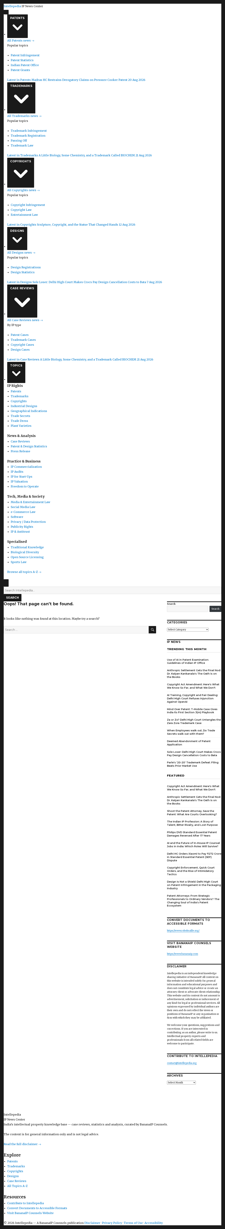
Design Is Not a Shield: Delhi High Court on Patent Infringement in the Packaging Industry (194, 885)
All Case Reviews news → (25, 320)
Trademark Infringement (29, 130)
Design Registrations (26, 267)
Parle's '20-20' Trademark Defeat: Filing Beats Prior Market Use (192, 764)
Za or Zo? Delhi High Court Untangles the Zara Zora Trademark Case (194, 721)
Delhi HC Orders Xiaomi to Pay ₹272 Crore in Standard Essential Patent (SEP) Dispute (194, 857)
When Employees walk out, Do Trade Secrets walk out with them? (191, 732)
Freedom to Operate (25, 486)
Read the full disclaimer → (22, 1144)
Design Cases (20, 349)
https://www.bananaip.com (182, 953)
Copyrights (20, 161)
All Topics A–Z (17, 1186)
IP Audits (17, 471)
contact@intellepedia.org (182, 1063)
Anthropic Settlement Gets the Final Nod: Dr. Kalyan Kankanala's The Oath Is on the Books (194, 674)
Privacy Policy (112, 1223)
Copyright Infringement (28, 205)
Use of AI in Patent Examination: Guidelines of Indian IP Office (188, 661)
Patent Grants (20, 70)
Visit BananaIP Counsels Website (30, 1213)
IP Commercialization (26, 466)
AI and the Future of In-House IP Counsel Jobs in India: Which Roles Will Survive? (193, 844)
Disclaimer (92, 1223)
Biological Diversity (25, 552)
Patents (17, 18)
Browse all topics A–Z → (24, 572)
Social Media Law (23, 507)
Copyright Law (21, 210)
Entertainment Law (24, 214)
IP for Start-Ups (21, 476)
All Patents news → (20, 40)
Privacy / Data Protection (28, 521)
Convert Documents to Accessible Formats (37, 1208)
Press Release (20, 451)
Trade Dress (19, 421)
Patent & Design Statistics (29, 446)
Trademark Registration (28, 135)
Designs (17, 230)
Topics (16, 365)
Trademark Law (22, 145)
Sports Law (19, 562)
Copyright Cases (22, 344)
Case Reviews (22, 288)
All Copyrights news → (23, 190)
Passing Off (19, 140)
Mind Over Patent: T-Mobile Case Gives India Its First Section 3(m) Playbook (192, 711)
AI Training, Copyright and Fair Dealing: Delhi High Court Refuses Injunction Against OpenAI (192, 698)
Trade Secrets (20, 416)
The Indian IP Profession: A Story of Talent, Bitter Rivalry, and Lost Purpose (192, 823)
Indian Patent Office (25, 65)
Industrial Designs (24, 406)
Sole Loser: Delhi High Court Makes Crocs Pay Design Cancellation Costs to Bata (194, 753)
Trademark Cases (23, 339)
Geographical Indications (29, 411)
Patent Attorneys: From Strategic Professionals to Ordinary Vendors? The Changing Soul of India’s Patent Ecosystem (193, 900)
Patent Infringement (25, 55)
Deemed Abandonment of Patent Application (189, 743)
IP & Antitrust (20, 531)
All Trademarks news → (24, 116)
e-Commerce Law (23, 512)
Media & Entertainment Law (30, 502)
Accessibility (153, 1223)
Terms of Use (133, 1223)
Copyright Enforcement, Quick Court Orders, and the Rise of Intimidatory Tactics (191, 871)
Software (17, 517)
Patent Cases (20, 335)
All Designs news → (21, 252)
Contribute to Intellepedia (25, 1203)
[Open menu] (6, 12)
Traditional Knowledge (27, 547)
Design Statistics (23, 272)
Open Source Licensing (27, 557)
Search (12, 597)
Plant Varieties (21, 425)
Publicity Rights (22, 526)
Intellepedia (12, 6)
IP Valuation (19, 481)
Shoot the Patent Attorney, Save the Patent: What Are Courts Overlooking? (192, 812)
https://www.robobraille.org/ (183, 930)
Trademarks (21, 86)
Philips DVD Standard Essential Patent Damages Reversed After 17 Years (192, 834)
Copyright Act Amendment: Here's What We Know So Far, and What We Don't (193, 686)
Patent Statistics (22, 60)
